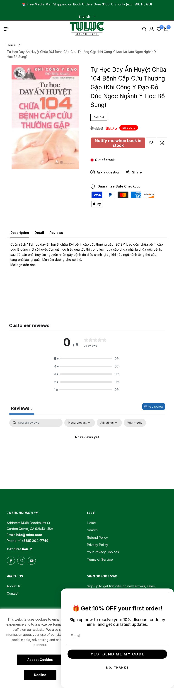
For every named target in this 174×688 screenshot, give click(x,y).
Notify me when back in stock (118, 143)
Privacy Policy (97, 545)
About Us (13, 586)
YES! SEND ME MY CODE (117, 654)
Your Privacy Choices (103, 552)
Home (11, 45)
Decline (40, 675)
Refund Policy (97, 537)
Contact (12, 593)
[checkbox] (135, 423)
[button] (151, 143)
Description (19, 233)
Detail (39, 233)
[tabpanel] (87, 452)
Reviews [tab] (22, 408)
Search (92, 530)
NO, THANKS (117, 667)
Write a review (153, 406)
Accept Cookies (40, 660)
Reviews (56, 233)
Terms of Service (100, 559)
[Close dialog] (169, 593)
